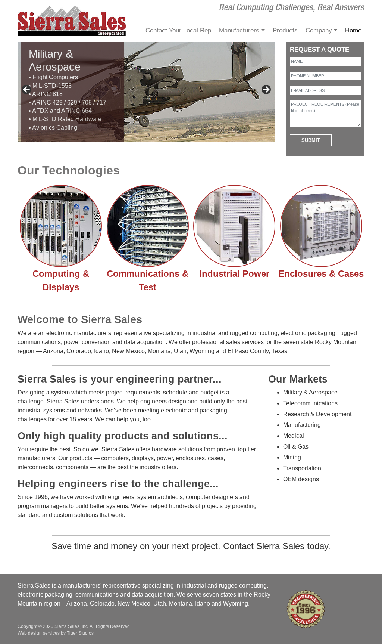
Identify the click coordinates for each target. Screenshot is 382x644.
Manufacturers (239, 30)
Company (319, 30)
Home (353, 30)
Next (265, 90)
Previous (26, 90)
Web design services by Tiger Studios (56, 633)
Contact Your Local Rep (178, 30)
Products (285, 30)
